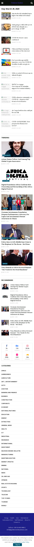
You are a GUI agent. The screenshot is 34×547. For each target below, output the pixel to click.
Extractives (5, 422)
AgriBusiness (6, 374)
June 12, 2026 (5, 163)
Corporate (6, 155)
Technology (5, 491)
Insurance (5, 440)
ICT (2, 433)
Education (5, 414)
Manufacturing (7, 454)
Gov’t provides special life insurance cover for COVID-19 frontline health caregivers (21, 62)
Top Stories (5, 498)
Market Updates (7, 462)
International (6, 443)
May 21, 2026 (5, 246)
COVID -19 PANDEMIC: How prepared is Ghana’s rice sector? (21, 124)
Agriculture (6, 378)
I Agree (17, 544)
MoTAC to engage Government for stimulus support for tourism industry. (21, 86)
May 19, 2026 (5, 272)
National (6, 181)
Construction (6, 400)
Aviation (4, 389)
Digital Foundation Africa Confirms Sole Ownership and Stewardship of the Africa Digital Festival (16, 187)
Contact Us (17, 522)
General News (6, 425)
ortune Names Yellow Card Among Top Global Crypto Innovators (19, 286)
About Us (27, 520)
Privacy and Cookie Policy (21, 542)
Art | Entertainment (9, 382)
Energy (4, 418)
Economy (4, 407)
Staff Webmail (19, 520)
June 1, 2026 (5, 221)
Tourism (4, 502)
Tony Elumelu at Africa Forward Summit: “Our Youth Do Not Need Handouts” (21, 332)
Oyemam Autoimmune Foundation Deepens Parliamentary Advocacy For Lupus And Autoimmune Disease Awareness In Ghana (21, 310)
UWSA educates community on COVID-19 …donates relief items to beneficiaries (22, 99)
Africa (5, 263)
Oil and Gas (5, 476)
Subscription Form (7, 520)
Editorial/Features (8, 411)
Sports (4, 487)
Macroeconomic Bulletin (10, 451)
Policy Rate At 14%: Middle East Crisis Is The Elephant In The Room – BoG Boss (21, 322)
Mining (3, 465)
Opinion (4, 480)
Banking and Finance (9, 238)
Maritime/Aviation (8, 458)
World (3, 505)
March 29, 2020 (17, 18)
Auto (3, 385)
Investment (5, 447)
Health (5, 208)
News (3, 473)
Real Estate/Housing (9, 484)
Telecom (4, 494)
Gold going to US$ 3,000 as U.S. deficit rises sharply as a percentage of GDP (22, 27)
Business (4, 396)
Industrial (5, 436)
